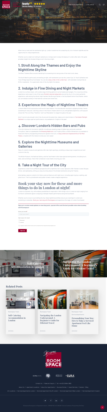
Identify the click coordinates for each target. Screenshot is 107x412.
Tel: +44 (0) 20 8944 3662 (64, 383)
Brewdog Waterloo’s (47, 131)
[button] (104, 5)
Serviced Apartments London (26, 391)
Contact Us (39, 383)
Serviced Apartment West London (70, 391)
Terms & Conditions (66, 405)
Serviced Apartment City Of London (47, 391)
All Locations (11, 391)
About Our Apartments (48, 387)
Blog (87, 387)
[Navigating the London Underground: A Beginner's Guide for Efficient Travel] (80, 263)
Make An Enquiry (49, 383)
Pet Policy (81, 405)
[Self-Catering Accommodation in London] (27, 263)
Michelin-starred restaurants (52, 94)
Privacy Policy (75, 405)
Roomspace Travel (53, 26)
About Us (21, 387)
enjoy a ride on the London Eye (57, 80)
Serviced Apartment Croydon (91, 391)
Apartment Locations (33, 387)
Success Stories (62, 387)
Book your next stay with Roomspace (44, 200)
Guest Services (73, 387)
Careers (81, 387)
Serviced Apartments (78, 314)
